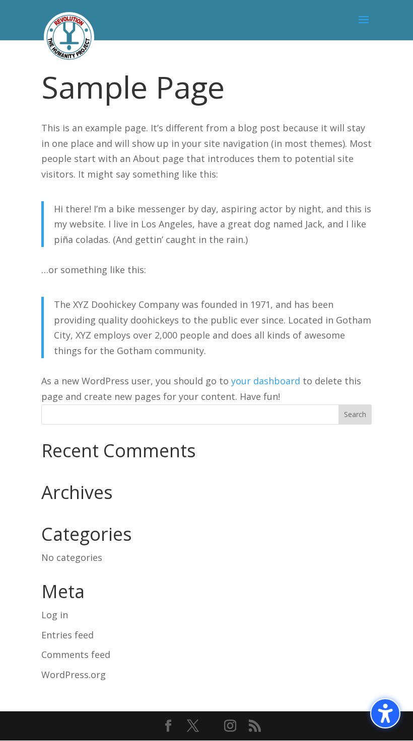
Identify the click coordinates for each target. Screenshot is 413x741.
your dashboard (265, 381)
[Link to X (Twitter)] (193, 726)
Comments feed (75, 654)
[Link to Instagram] (230, 726)
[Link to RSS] (255, 726)
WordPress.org (73, 675)
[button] (385, 713)
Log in (54, 615)
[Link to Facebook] (168, 726)
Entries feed (67, 635)
